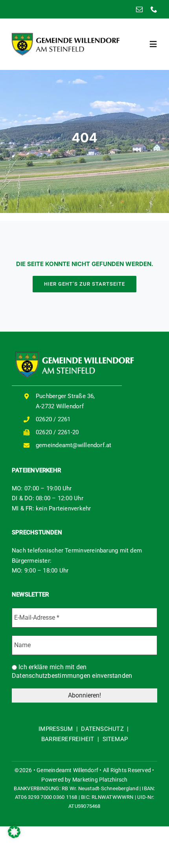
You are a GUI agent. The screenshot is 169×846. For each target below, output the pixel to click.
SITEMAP (115, 739)
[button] (14, 832)
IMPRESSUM (56, 728)
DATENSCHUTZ (102, 728)
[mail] (139, 9)
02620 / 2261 (53, 419)
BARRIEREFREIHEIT (67, 739)
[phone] (154, 9)
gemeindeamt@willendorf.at (74, 445)
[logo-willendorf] (65, 35)
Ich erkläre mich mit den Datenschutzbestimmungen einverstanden (72, 671)
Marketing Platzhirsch (100, 779)
